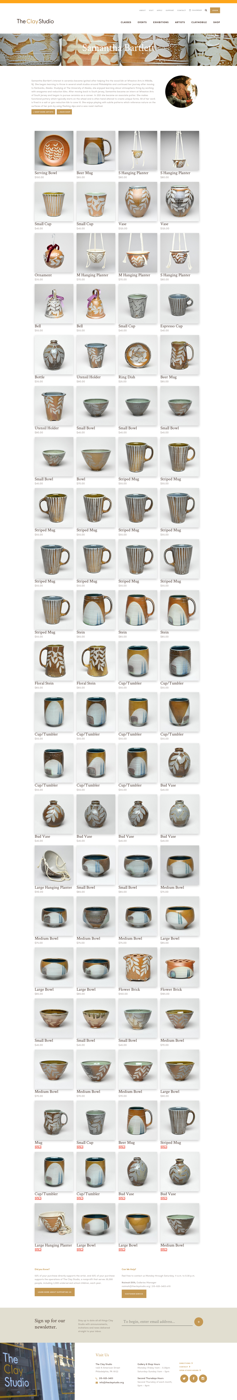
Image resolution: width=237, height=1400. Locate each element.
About (142, 10)
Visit (151, 10)
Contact (181, 10)
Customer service (134, 1294)
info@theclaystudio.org (111, 1382)
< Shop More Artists (43, 112)
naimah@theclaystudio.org (136, 1286)
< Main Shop (64, 112)
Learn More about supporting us (54, 1292)
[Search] (206, 10)
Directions (185, 1363)
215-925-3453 (106, 1378)
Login (215, 10)
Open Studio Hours (189, 1370)
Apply (160, 10)
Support (170, 10)
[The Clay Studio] (35, 18)
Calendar (197, 10)
